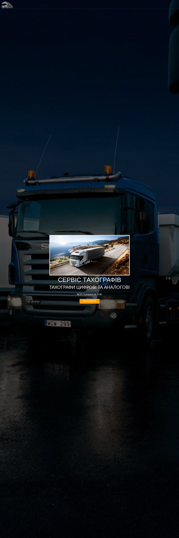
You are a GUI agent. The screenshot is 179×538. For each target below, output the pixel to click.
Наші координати (89, 301)
